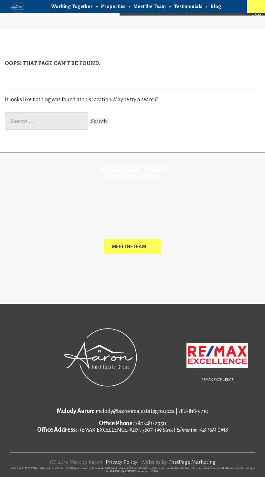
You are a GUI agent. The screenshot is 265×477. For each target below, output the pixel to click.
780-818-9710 (193, 411)
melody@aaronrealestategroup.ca (135, 411)
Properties (113, 6)
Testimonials (188, 6)
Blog (215, 6)
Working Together (72, 6)
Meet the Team (149, 6)
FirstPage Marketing (192, 462)
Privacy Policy (121, 462)
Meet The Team (129, 246)
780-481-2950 (150, 424)
